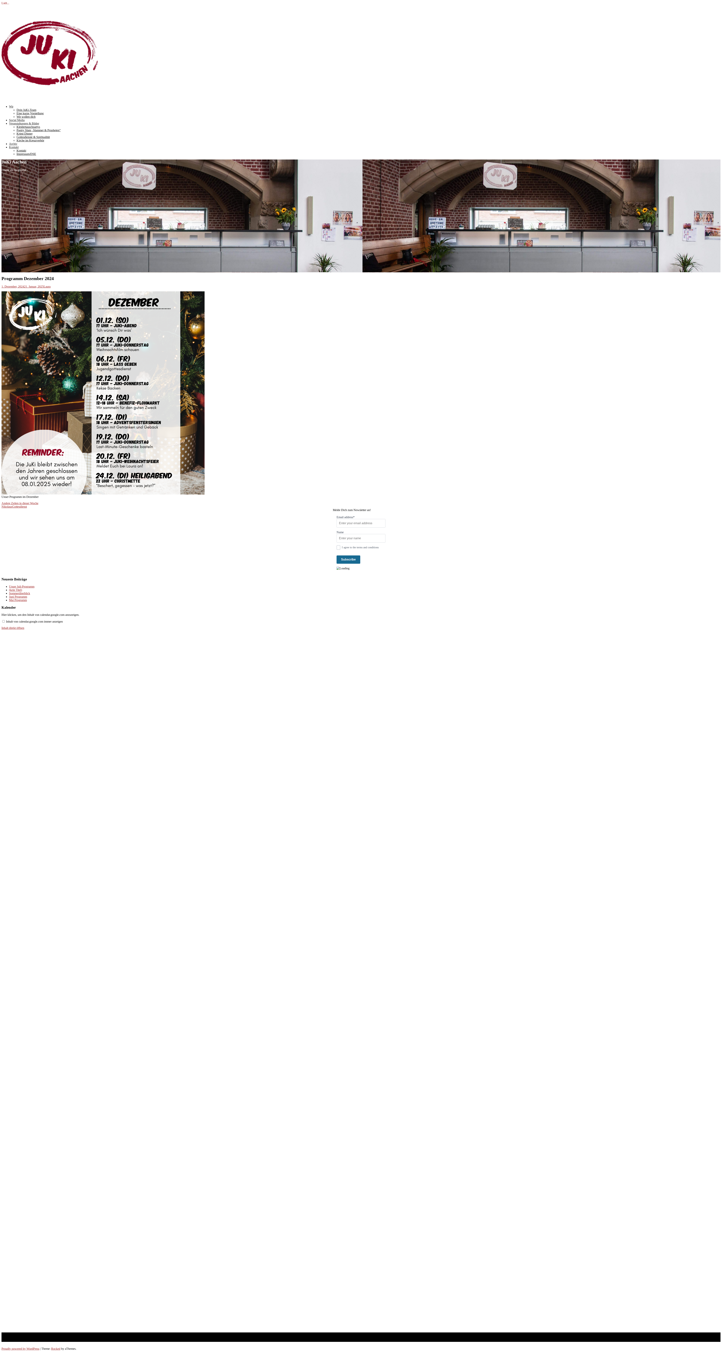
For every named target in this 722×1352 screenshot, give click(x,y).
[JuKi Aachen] (50, 100)
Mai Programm (18, 600)
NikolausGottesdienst (14, 506)
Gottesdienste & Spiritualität (33, 137)
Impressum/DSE (26, 154)
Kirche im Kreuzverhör (30, 140)
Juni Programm (18, 596)
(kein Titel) (15, 590)
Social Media (17, 120)
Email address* (346, 517)
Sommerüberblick (19, 593)
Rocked (55, 1348)
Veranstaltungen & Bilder (24, 123)
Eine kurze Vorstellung (30, 113)
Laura (47, 286)
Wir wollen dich (26, 116)
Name (340, 532)
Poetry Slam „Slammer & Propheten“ (39, 130)
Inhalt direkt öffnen (13, 628)
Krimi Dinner (25, 133)
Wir (11, 106)
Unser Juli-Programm (21, 586)
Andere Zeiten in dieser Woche (20, 503)
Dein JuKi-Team (26, 110)
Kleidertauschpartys (28, 126)
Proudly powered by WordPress (20, 1348)
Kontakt (14, 147)
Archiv (13, 143)
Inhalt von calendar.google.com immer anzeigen (34, 621)
